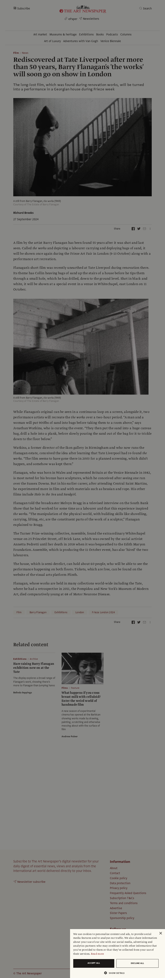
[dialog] (117, 953)
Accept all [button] (94, 963)
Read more (97, 954)
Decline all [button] (137, 963)
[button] (116, 972)
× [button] (160, 933)
